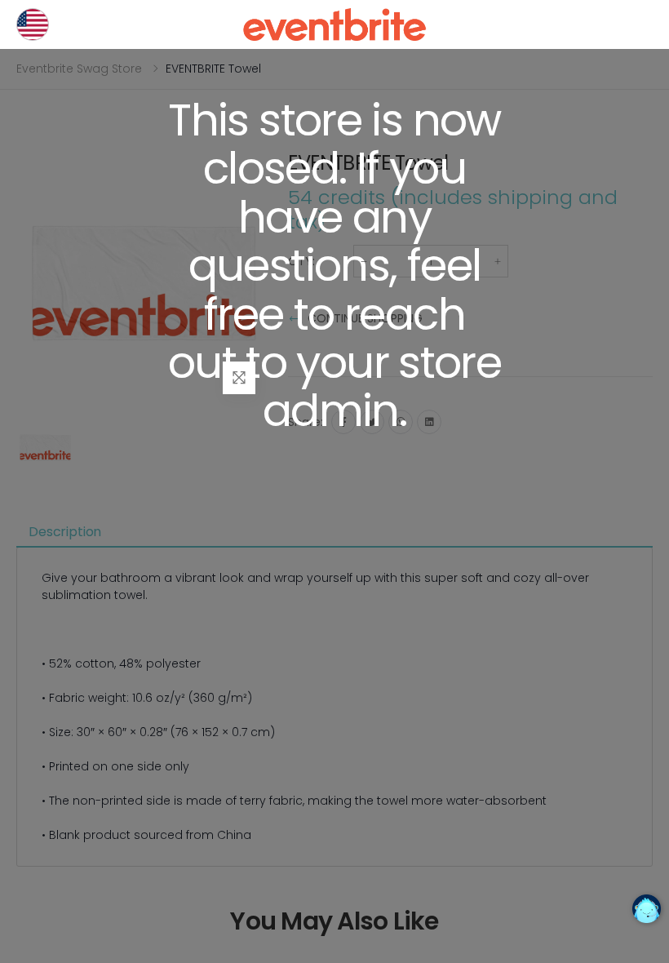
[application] (646, 908)
